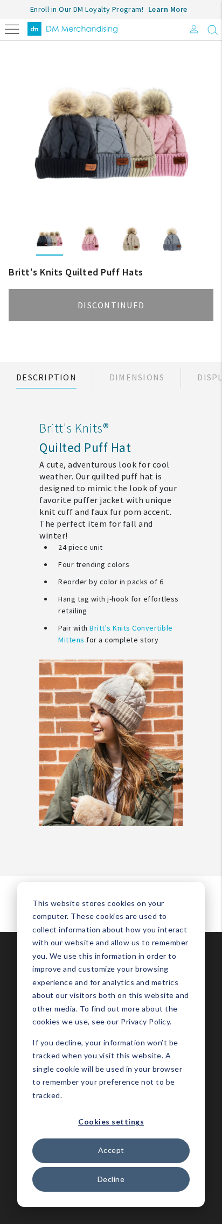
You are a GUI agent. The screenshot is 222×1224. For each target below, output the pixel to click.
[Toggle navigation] (12, 28)
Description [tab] (46, 377)
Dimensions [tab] (137, 377)
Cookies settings (111, 1121)
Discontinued (111, 305)
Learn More (168, 9)
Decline (111, 1179)
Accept (111, 1150)
